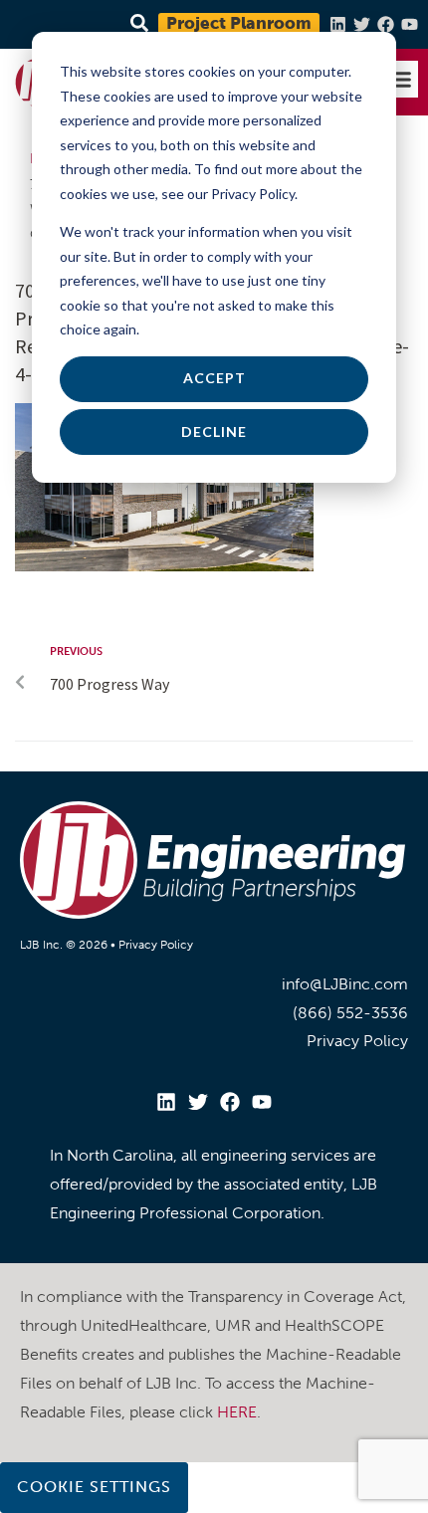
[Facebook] (385, 24)
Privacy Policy (155, 945)
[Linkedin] (337, 24)
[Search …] (136, 24)
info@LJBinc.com (345, 983)
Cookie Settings (94, 1486)
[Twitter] (361, 24)
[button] (400, 80)
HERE (237, 1412)
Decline (214, 431)
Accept (214, 377)
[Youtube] (409, 24)
